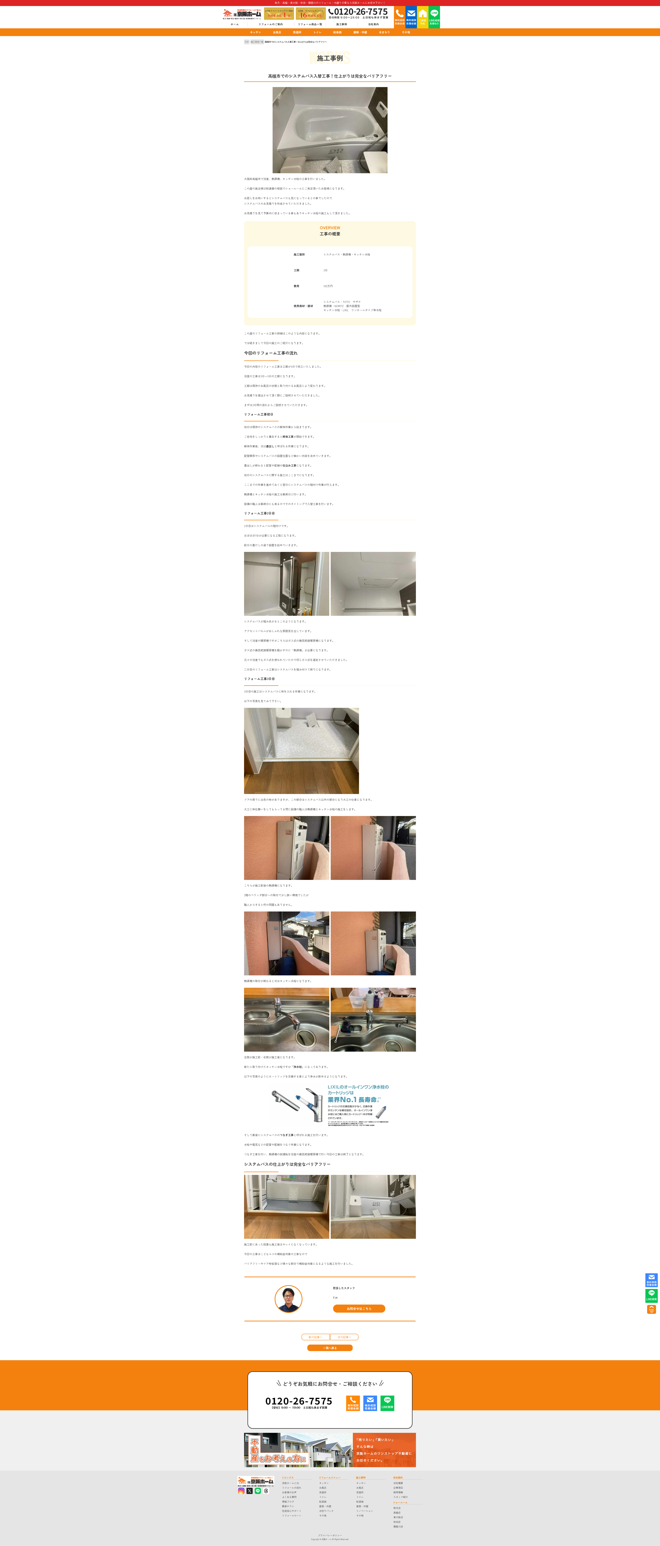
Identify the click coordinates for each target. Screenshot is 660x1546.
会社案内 (373, 24)
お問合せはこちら (359, 1308)
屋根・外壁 (360, 32)
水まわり (384, 32)
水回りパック (326, 1511)
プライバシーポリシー (330, 1535)
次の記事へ (344, 1337)
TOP (247, 42)
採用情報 (398, 1492)
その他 (406, 32)
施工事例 (341, 24)
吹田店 (397, 1522)
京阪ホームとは (290, 1483)
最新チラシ (288, 1506)
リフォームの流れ (291, 1487)
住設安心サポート (291, 1511)
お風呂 (277, 32)
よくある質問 (289, 1497)
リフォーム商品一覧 (310, 24)
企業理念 (398, 1487)
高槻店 (397, 1512)
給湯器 (337, 32)
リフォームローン (291, 1515)
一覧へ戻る (330, 1348)
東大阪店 (398, 1517)
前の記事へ (315, 1337)
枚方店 (397, 1508)
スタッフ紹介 (400, 1497)
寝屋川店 (398, 1526)
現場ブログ (288, 1501)
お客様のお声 (289, 1492)
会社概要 (398, 1483)
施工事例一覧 (257, 42)
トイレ (317, 32)
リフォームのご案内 (270, 24)
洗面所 (297, 32)
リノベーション (364, 1511)
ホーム (235, 24)
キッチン (255, 32)
